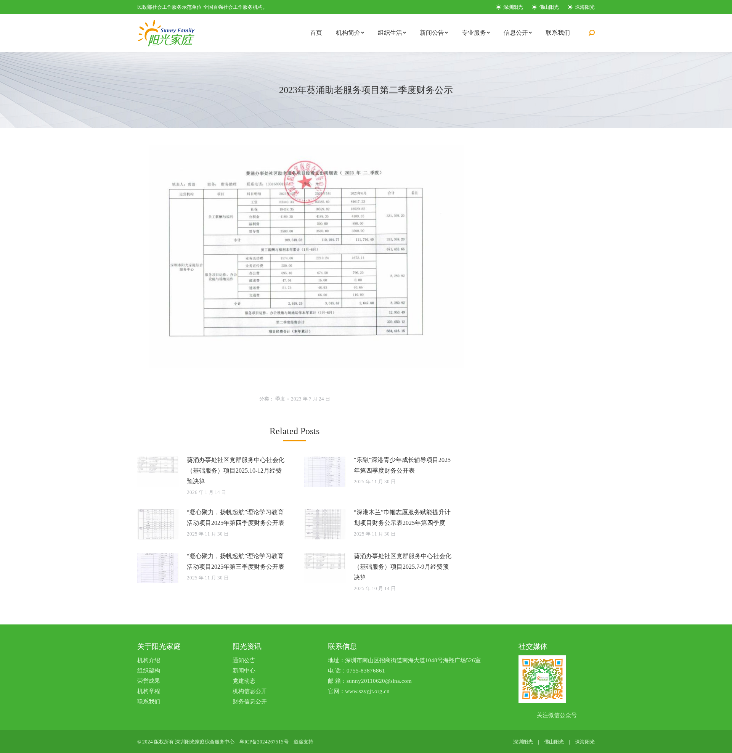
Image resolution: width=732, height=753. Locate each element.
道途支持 (303, 742)
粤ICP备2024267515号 (264, 742)
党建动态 (244, 681)
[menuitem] (316, 32)
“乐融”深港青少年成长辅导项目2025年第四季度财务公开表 (402, 465)
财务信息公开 (250, 701)
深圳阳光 (512, 7)
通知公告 (244, 660)
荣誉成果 (148, 681)
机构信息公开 (250, 691)
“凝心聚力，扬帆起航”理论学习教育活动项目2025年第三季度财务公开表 (235, 561)
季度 (280, 399)
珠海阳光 (584, 7)
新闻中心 (244, 671)
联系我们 (148, 701)
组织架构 (148, 671)
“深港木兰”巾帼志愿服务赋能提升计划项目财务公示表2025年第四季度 (402, 517)
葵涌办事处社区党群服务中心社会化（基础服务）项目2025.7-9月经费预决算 (402, 567)
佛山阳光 (548, 7)
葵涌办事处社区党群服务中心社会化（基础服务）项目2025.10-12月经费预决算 (235, 470)
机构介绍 (148, 660)
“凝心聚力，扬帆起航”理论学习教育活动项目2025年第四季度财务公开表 (235, 517)
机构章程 (148, 691)
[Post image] (158, 472)
